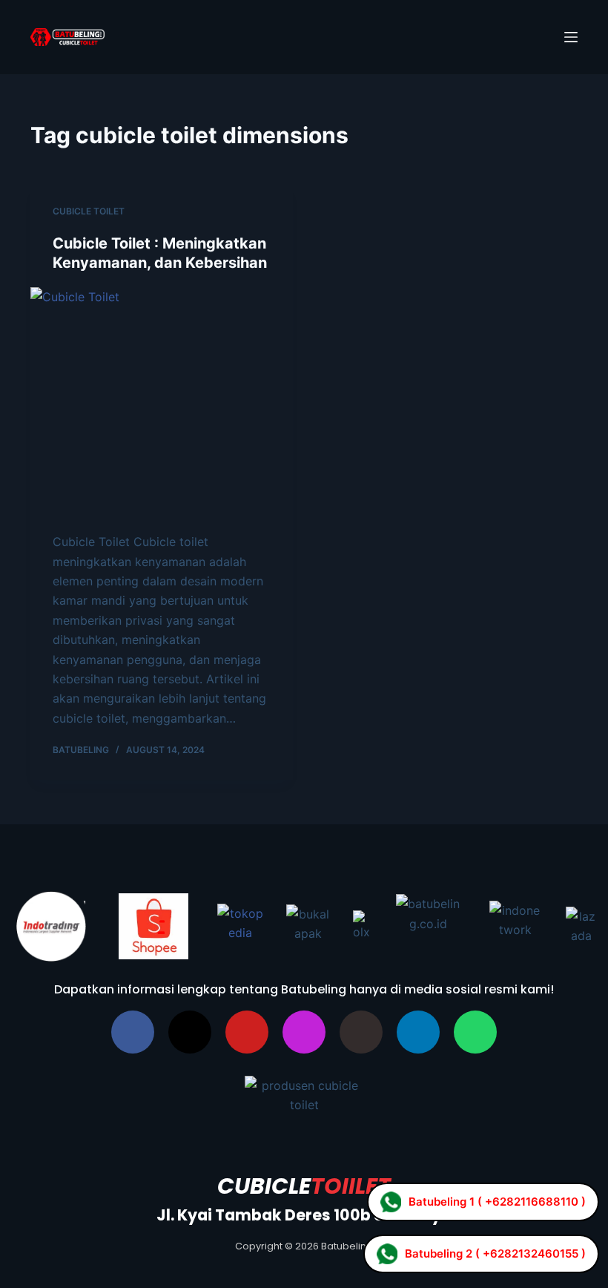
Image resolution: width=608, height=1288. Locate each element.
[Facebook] (132, 1032)
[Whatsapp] (475, 1032)
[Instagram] (304, 1032)
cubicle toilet (89, 211)
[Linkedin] (418, 1032)
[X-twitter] (189, 1032)
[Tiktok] (361, 1032)
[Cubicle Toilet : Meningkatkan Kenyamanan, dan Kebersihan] (161, 402)
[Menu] (571, 37)
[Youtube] (246, 1032)
